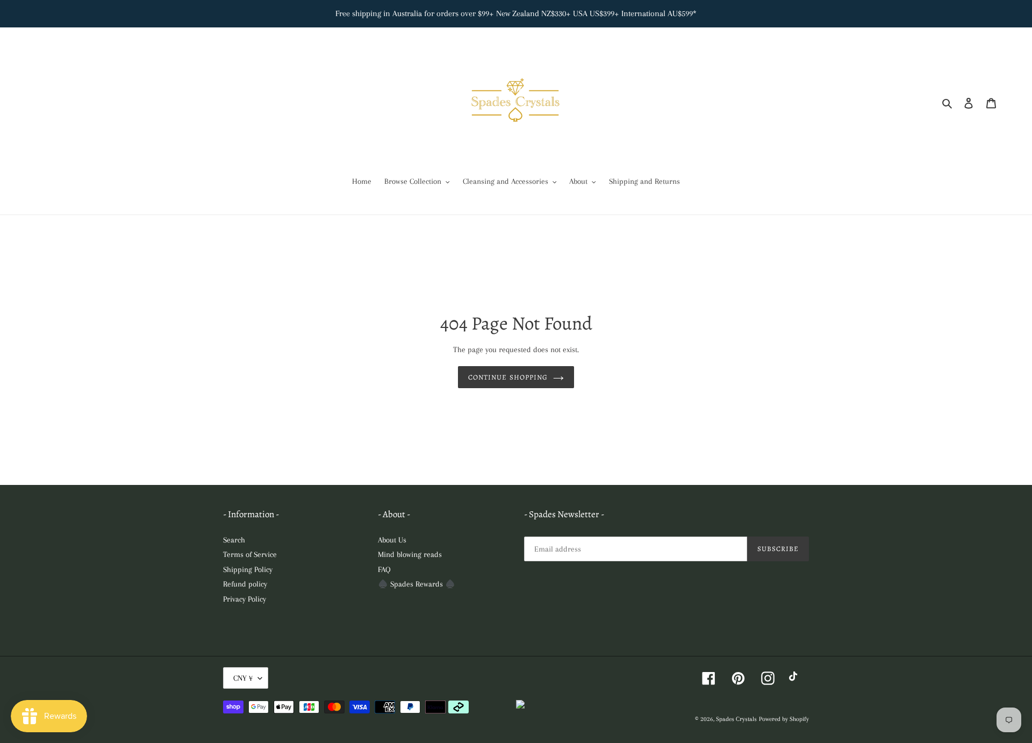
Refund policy (245, 584)
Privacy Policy (244, 599)
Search (234, 539)
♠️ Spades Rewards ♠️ (416, 584)
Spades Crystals (736, 719)
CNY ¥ (243, 678)
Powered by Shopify (784, 719)
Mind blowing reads (410, 554)
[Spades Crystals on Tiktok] (796, 678)
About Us (392, 539)
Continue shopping (508, 377)
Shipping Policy (248, 569)
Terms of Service (250, 554)
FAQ (384, 569)
